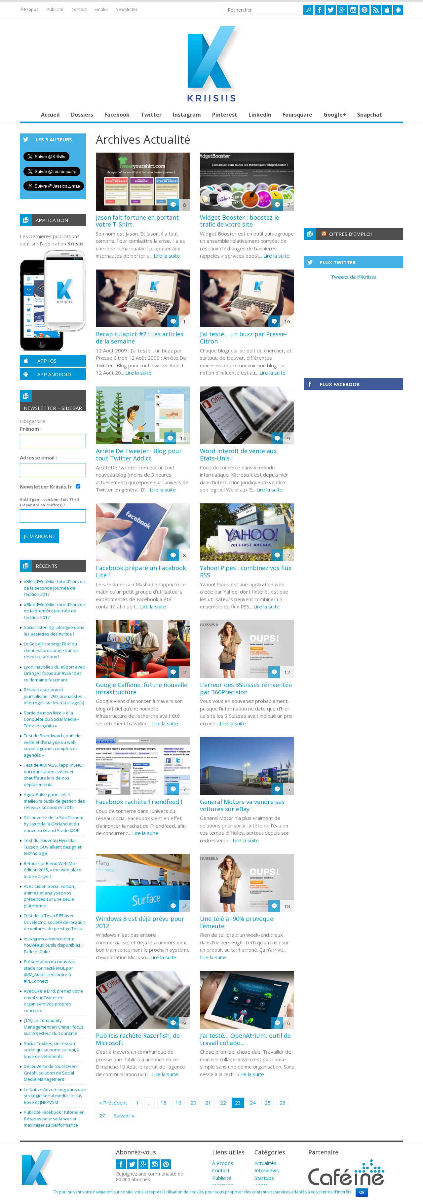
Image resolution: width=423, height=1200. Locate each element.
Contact (79, 9)
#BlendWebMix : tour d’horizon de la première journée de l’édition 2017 (54, 610)
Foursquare (297, 114)
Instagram (187, 114)
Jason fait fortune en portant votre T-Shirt (137, 221)
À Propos (29, 9)
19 (178, 1102)
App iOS (47, 360)
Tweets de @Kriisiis (353, 276)
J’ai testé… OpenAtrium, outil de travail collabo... (245, 1039)
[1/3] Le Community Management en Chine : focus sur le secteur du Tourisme (54, 1026)
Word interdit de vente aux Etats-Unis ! (238, 454)
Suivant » (124, 1115)
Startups (264, 1178)
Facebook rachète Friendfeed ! (139, 802)
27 (102, 1115)
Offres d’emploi (350, 234)
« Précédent (113, 1102)
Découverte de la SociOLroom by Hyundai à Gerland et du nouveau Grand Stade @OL (53, 824)
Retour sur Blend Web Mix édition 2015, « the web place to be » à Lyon (52, 869)
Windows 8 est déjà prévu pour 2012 (140, 922)
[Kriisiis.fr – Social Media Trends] (211, 101)
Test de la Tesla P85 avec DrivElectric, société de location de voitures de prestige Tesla (54, 922)
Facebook (117, 114)
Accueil (50, 114)
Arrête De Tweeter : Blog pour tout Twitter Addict (139, 454)
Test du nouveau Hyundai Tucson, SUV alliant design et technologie (52, 846)
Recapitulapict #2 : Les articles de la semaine (139, 337)
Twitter (151, 114)
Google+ (335, 114)
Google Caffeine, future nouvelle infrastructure (141, 688)
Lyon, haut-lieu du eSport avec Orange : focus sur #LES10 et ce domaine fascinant (54, 673)
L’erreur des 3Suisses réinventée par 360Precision (246, 688)
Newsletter (126, 9)
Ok (362, 1192)
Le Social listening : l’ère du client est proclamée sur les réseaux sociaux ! (51, 650)
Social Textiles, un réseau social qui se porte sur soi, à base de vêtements (52, 1049)
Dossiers (82, 114)
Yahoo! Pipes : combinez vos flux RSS (245, 571)
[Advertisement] (353, 174)
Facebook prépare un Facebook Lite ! (141, 571)
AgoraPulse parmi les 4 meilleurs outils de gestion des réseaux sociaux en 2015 (54, 800)
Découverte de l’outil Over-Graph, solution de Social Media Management (50, 1072)
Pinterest (224, 114)
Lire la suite (167, 255)
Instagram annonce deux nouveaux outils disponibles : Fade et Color (53, 945)
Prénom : (31, 428)
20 (193, 1102)
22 (223, 1102)
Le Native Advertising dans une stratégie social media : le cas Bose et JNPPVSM (55, 1095)
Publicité (55, 9)
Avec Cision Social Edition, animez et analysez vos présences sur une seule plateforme (49, 896)
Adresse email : (38, 457)
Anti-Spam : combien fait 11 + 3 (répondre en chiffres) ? (49, 502)
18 (164, 1102)
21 (208, 1102)
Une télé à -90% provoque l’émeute (236, 922)
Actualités (265, 1163)
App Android (54, 374)
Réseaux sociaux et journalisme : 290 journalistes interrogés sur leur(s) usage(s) (54, 696)
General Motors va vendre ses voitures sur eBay (242, 805)
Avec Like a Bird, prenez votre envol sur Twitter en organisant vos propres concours (53, 1000)
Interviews (266, 1170)
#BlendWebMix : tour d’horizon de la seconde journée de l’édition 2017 (54, 587)
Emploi (101, 9)
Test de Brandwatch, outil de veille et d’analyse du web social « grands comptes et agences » (52, 745)
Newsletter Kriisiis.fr (46, 486)
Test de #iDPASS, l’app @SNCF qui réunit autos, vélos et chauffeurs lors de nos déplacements (54, 774)
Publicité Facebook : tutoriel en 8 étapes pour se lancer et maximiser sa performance (54, 1118)
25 (268, 1102)
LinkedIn (260, 114)
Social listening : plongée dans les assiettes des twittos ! (54, 630)
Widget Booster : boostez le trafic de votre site (239, 221)
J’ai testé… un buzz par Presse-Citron (243, 337)
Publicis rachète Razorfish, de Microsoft (138, 1039)
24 (253, 1102)
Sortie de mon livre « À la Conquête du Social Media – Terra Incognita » (52, 719)
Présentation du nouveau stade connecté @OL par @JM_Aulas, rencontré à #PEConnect (49, 971)
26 (283, 1102)
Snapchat (369, 114)
